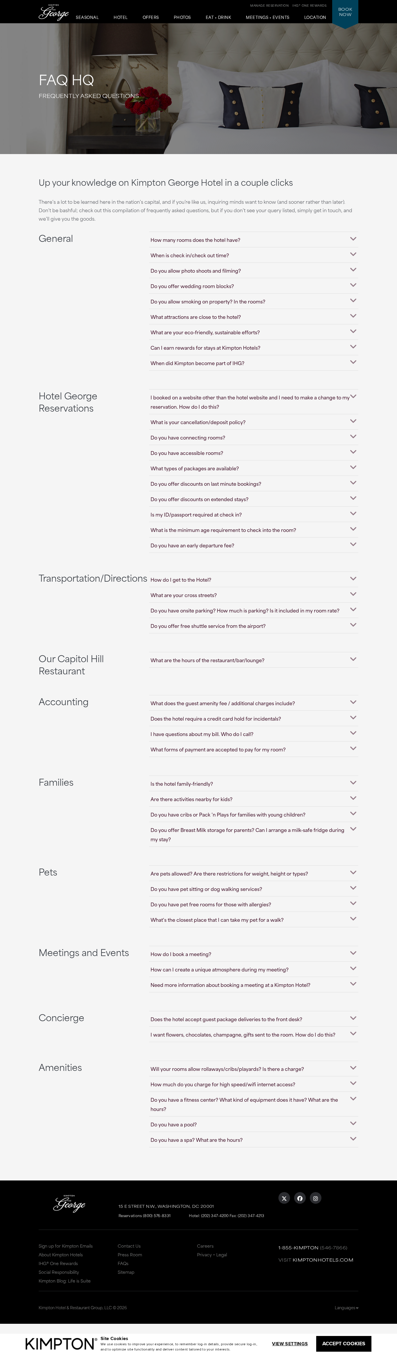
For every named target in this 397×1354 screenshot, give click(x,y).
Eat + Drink (218, 17)
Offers (151, 17)
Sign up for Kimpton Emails (66, 1245)
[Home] (54, 13)
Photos (182, 17)
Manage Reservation (269, 5)
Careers (205, 1245)
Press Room (130, 1254)
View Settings (290, 1343)
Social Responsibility (59, 1272)
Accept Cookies (343, 1343)
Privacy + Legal (212, 1254)
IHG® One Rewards (58, 1263)
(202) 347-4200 (215, 1215)
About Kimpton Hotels (61, 1254)
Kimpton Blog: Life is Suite (65, 1280)
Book (345, 11)
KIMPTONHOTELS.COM (323, 1259)
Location (315, 17)
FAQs (123, 1263)
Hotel (121, 17)
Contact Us (129, 1245)
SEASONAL (87, 17)
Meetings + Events (267, 17)
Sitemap (126, 1272)
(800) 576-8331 (157, 1215)
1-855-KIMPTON (298, 1247)
